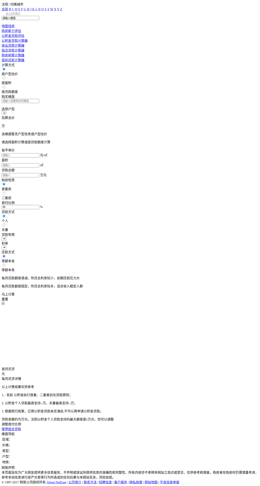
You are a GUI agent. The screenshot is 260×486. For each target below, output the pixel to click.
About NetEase (56, 482)
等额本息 (8, 270)
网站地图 (151, 482)
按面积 (6, 83)
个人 (5, 221)
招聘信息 (105, 482)
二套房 (6, 198)
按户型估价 (10, 74)
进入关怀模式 (13, 13)
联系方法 (90, 482)
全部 (5, 9)
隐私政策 (135, 482)
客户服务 (120, 482)
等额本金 (8, 261)
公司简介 (74, 482)
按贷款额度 (10, 92)
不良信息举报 (169, 482)
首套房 (6, 189)
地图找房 (8, 26)
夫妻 (5, 230)
